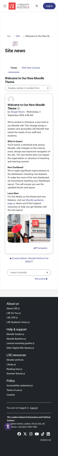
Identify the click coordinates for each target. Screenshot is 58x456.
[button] (37, 6)
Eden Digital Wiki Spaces (19, 347)
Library (10, 364)
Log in (49, 5)
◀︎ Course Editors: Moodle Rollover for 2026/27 (29, 260)
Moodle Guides (14, 334)
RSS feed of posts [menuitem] (31, 67)
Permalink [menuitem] (41, 248)
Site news (19, 35)
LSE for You (12, 312)
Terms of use (13, 390)
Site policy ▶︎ (41, 278)
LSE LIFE (11, 317)
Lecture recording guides (19, 343)
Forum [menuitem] (14, 67)
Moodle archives (15, 359)
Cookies (11, 394)
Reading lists (13, 368)
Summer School (15, 373)
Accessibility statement (18, 385)
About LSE (12, 308)
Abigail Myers (18, 111)
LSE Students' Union (17, 322)
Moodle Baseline (15, 338)
